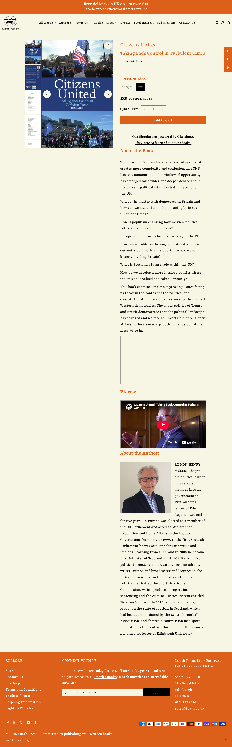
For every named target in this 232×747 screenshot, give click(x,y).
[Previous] (47, 94)
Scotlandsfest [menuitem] (144, 22)
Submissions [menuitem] (166, 22)
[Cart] (228, 22)
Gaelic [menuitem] (98, 22)
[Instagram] (14, 723)
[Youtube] (28, 723)
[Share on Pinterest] (228, 68)
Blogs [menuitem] (110, 22)
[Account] (222, 22)
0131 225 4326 (185, 702)
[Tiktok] (35, 723)
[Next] (108, 94)
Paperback (127, 87)
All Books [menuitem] (46, 22)
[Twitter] (21, 723)
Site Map (13, 683)
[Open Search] (217, 22)
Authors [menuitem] (65, 22)
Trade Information (21, 696)
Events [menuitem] (125, 22)
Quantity (129, 109)
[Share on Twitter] (228, 59)
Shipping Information (23, 702)
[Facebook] (8, 723)
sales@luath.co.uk (189, 709)
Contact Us (14, 677)
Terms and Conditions (23, 690)
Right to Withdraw (21, 708)
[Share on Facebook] (228, 51)
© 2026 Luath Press (21, 734)
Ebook (140, 87)
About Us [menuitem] (81, 22)
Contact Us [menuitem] (187, 22)
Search (11, 671)
